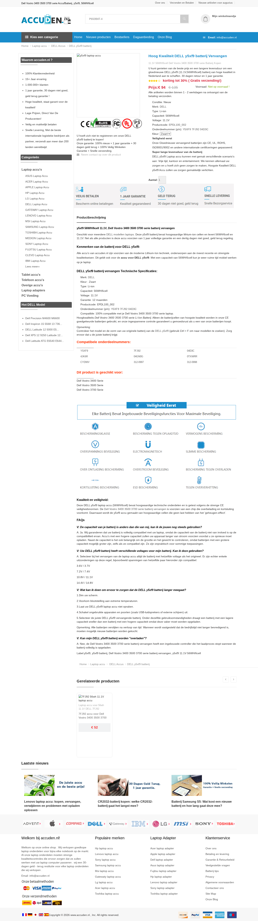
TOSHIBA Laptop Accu (38, 232)
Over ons (160, 2)
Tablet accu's (31, 274)
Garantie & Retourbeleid (219, 859)
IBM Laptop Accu (35, 260)
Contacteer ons (214, 887)
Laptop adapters (33, 290)
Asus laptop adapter (162, 865)
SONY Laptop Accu (36, 243)
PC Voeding (30, 295)
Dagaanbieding (143, 37)
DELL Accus (57, 45)
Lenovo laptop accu (106, 854)
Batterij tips (212, 870)
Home (78, 37)
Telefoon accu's (33, 280)
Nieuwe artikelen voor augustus (216, 2)
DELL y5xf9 (162, 330)
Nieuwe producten (98, 37)
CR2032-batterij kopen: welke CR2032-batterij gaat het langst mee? (125, 804)
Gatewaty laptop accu (108, 876)
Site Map (210, 893)
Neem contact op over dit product (100, 154)
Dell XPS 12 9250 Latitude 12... (44, 335)
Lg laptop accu (104, 882)
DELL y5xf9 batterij (80, 45)
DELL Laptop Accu (36, 204)
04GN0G (138, 356)
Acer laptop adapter (162, 848)
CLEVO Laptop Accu (37, 255)
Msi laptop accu (104, 870)
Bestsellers (121, 37)
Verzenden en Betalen (182, 2)
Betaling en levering (217, 854)
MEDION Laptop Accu (38, 238)
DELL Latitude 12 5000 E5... (42, 329)
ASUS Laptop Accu (36, 175)
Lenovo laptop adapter (163, 882)
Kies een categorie (44, 37)
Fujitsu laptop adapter (163, 870)
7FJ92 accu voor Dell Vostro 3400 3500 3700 (93, 715)
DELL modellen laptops (120, 234)
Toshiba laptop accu (107, 893)
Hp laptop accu (104, 848)
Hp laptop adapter (161, 876)
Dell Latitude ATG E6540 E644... (44, 340)
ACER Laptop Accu (36, 181)
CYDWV (85, 362)
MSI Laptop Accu (35, 221)
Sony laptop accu (105, 859)
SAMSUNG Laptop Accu (39, 226)
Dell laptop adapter (161, 859)
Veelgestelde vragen (217, 865)
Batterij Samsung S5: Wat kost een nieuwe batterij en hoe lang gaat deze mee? (201, 804)
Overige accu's (32, 285)
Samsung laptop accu (108, 865)
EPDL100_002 (177, 124)
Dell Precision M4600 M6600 (42, 318)
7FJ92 (195, 129)
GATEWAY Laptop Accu (39, 209)
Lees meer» (32, 266)
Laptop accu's (32, 169)
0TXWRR (192, 356)
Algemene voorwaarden (219, 882)
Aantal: (153, 179)
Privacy (209, 876)
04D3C (204, 129)
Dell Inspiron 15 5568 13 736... (43, 323)
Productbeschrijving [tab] (91, 217)
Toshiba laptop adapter (164, 893)
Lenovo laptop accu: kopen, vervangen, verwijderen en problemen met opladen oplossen (52, 806)
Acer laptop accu (105, 887)
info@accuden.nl (227, 37)
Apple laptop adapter (162, 854)
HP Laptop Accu (34, 192)
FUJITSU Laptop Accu (38, 249)
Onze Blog (165, 37)
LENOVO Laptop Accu (38, 215)
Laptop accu (39, 45)
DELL (163, 106)
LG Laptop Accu (34, 198)
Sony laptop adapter (162, 887)
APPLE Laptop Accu (37, 187)
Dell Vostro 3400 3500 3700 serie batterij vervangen (135, 509)
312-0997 (139, 362)
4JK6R (84, 356)
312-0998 (192, 362)
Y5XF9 (187, 129)
